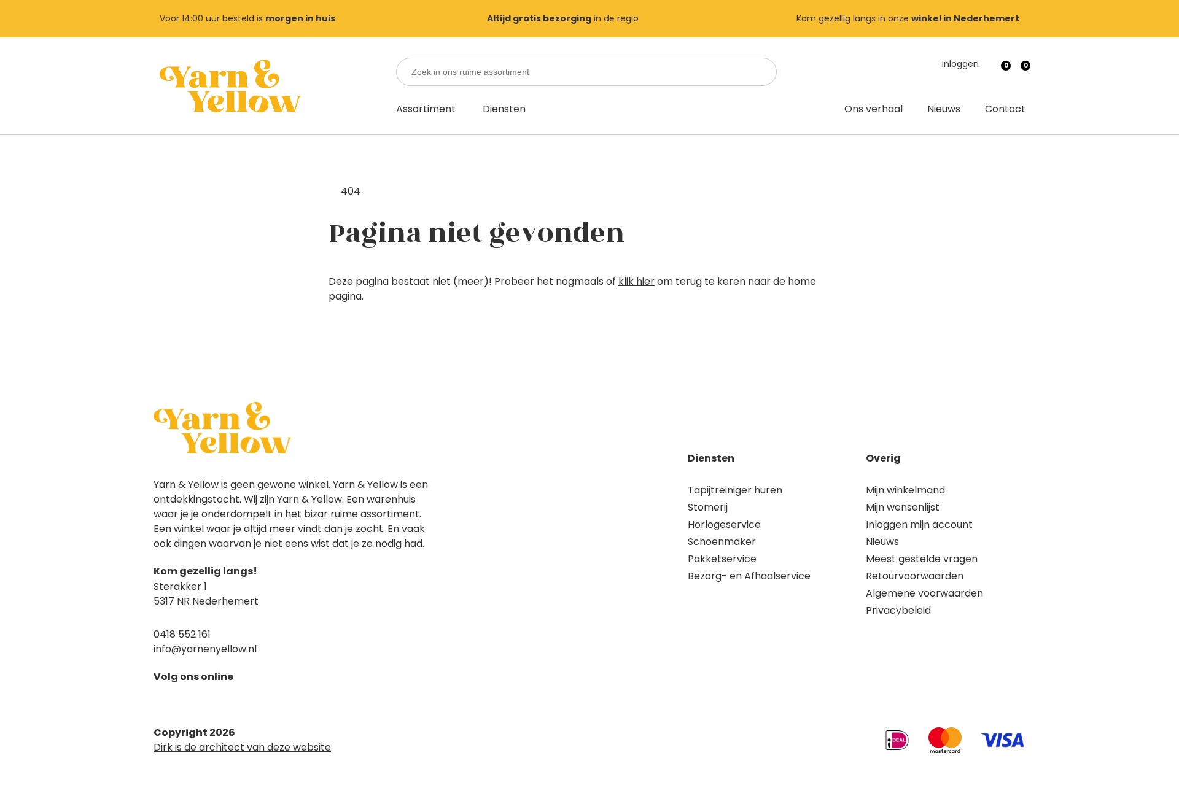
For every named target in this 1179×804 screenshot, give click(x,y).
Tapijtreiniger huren (735, 490)
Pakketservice (722, 559)
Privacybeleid (898, 610)
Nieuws (943, 109)
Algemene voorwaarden (924, 593)
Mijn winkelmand (905, 490)
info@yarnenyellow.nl (205, 649)
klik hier (636, 281)
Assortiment (426, 109)
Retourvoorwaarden (914, 576)
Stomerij (708, 507)
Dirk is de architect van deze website (242, 747)
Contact (1005, 109)
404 (350, 191)
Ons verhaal (873, 109)
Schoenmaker (722, 542)
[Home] (229, 86)
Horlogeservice (724, 524)
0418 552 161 (182, 634)
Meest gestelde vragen (922, 559)
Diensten (504, 109)
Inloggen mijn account (919, 524)
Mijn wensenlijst (903, 507)
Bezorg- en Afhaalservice (749, 576)
